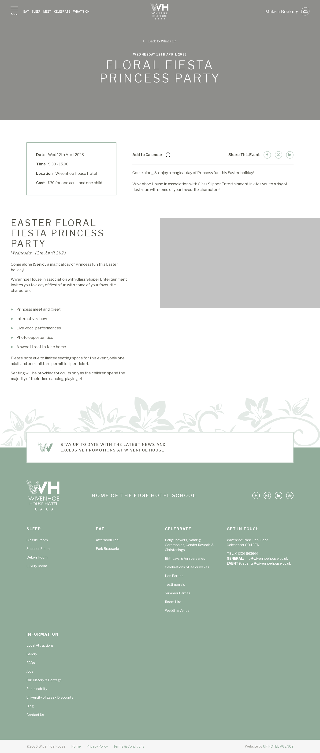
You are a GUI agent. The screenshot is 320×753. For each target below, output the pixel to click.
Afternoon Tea (107, 540)
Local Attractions (40, 645)
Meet (47, 11)
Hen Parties (174, 576)
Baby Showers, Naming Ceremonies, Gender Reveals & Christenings (189, 545)
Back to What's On (162, 40)
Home (76, 746)
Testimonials (175, 584)
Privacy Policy (97, 746)
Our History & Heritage (44, 680)
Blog (30, 706)
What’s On (81, 11)
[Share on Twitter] (278, 155)
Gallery (31, 654)
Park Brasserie (107, 549)
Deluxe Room (37, 557)
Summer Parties (177, 593)
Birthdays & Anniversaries (185, 558)
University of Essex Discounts (49, 697)
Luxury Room (36, 566)
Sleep (36, 11)
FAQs (30, 663)
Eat (26, 11)
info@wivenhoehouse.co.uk (266, 558)
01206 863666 (246, 553)
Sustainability (36, 689)
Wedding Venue (177, 610)
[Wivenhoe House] (160, 11)
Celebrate (62, 11)
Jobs (29, 671)
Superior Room (38, 549)
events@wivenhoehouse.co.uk (266, 563)
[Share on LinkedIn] (290, 155)
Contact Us (35, 715)
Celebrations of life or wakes (187, 567)
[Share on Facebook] (267, 155)
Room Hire (173, 602)
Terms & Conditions (128, 746)
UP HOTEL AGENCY (269, 746)
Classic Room (37, 540)
